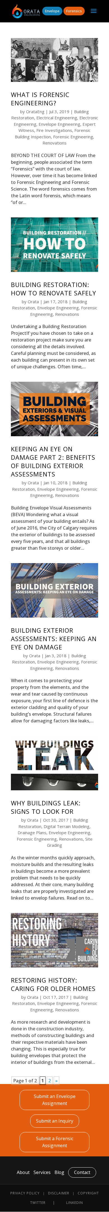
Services (42, 1172)
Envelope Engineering (59, 124)
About (23, 1172)
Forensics (74, 11)
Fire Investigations (54, 130)
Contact (82, 1172)
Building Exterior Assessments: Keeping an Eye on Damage (54, 638)
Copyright (88, 1193)
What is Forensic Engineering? (40, 98)
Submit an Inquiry (54, 1121)
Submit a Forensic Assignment (54, 1142)
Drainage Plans (32, 832)
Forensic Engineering (73, 136)
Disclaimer (58, 1193)
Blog (59, 1172)
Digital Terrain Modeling (66, 826)
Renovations (54, 143)
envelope (52, 11)
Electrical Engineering (56, 117)
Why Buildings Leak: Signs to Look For (45, 807)
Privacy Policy (25, 1193)
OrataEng (35, 111)
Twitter (38, 1202)
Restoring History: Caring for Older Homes (53, 984)
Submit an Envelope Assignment (54, 1099)
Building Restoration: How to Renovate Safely (53, 288)
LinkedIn (74, 1202)
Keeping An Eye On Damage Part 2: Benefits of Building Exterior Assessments (53, 461)
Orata (33, 301)
